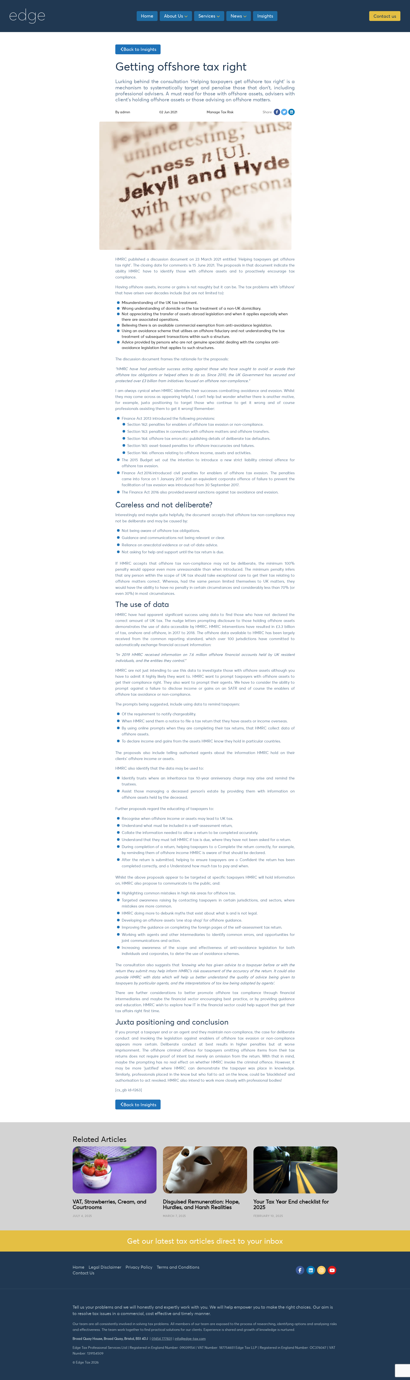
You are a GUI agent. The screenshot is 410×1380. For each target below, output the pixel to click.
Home (147, 16)
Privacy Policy (139, 1267)
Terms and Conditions (178, 1267)
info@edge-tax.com (190, 1338)
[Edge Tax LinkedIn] (310, 1270)
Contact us (384, 16)
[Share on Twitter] (284, 112)
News (236, 16)
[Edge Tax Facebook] (300, 1270)
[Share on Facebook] (277, 112)
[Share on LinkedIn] (291, 112)
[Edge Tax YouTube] (332, 1270)
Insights (265, 16)
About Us (173, 16)
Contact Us (83, 1273)
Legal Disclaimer (105, 1267)
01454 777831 (162, 1338)
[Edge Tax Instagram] (321, 1270)
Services (206, 16)
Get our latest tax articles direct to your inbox (205, 1241)
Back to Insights (139, 49)
